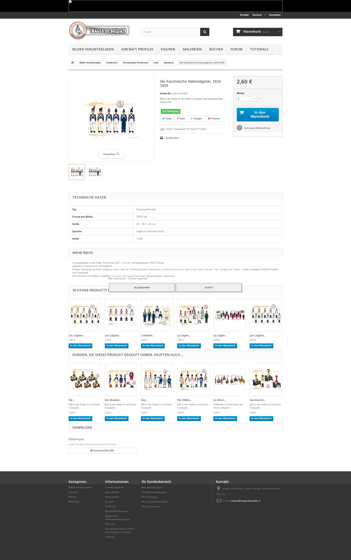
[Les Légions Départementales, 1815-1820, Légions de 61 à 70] (266, 315)
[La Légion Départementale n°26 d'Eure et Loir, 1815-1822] (193, 315)
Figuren (168, 49)
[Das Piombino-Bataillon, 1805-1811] (157, 379)
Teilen (181, 118)
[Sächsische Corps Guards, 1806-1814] (266, 379)
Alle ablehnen (142, 287)
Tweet (168, 118)
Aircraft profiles (137, 49)
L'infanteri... (147, 335)
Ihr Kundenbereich (156, 481)
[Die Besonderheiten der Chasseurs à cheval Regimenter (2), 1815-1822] (85, 379)
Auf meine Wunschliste (256, 128)
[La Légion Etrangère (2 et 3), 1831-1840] (229, 315)
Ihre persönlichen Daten (155, 501)
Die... (72, 399)
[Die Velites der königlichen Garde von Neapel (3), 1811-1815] (193, 379)
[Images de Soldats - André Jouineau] (102, 30)
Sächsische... (258, 399)
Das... (144, 399)
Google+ (198, 118)
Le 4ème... (219, 399)
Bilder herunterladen (93, 49)
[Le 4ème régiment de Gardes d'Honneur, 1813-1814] (229, 379)
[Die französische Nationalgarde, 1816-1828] (77, 172)
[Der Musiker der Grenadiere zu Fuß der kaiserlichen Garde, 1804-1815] (121, 379)
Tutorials (259, 49)
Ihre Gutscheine (151, 506)
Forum (236, 49)
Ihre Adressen (149, 497)
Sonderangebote (114, 487)
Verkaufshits (112, 497)
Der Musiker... (113, 399)
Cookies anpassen (137, 278)
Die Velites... (184, 399)
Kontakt (244, 15)
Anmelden (275, 15)
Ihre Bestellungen (152, 487)
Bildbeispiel (76, 439)
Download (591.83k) (103, 450)
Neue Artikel (112, 492)
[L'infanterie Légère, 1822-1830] (157, 315)
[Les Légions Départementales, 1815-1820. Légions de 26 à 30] (121, 315)
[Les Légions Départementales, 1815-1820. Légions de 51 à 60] (85, 315)
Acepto (209, 287)
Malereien (192, 49)
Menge (240, 93)
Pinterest (215, 118)
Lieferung (110, 506)
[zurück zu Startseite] (72, 63)
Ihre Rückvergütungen (154, 492)
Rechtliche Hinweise (116, 511)
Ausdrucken (172, 138)
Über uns (110, 524)
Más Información (117, 278)
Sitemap (109, 537)
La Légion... (184, 335)
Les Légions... (77, 335)
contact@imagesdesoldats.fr (245, 500)
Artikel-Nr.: (166, 93)
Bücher (216, 49)
